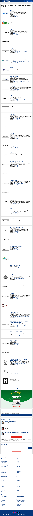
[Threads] (17, 512)
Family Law (18, 466)
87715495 (16, 279)
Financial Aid (18, 475)
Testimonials (18, 505)
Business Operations (4, 473)
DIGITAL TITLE (12, 105)
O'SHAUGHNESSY (13, 48)
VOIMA (11, 29)
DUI (17, 463)
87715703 (16, 326)
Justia (1, 3)
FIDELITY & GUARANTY (14, 76)
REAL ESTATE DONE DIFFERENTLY (16, 246)
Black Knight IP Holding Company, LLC (19, 99)
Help (14, 514)
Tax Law (2, 480)
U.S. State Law (19, 483)
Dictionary (18, 472)
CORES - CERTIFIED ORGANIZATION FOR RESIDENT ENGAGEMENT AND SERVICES (19, 322)
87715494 (16, 268)
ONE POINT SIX (12, 38)
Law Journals (18, 477)
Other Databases (4, 496)
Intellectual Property (4, 476)
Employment (3, 475)
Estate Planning (18, 465)
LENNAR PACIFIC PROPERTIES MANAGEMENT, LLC (21, 316)
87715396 (16, 184)
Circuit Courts (3, 490)
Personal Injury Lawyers (4, 467)
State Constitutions (19, 485)
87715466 (16, 259)
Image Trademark (13, 274)
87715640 (16, 298)
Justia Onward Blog (19, 504)
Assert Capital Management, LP (18, 335)
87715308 (16, 128)
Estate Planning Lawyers (5, 465)
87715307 (16, 119)
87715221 (16, 82)
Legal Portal (8, 514)
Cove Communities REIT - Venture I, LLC (19, 258)
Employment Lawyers (4, 463)
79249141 (16, 43)
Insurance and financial (13, 3)
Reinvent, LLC (15, 146)
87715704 (16, 336)
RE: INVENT (12, 142)
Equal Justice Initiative (16, 118)
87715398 (16, 204)
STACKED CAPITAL (13, 171)
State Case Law (18, 487)
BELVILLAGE (12, 199)
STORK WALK (12, 293)
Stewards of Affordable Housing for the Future (20, 325)
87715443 (16, 240)
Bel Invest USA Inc (16, 203)
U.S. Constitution (3, 485)
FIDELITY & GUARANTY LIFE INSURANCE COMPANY (21, 61)
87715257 (16, 100)
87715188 (16, 62)
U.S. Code (2, 486)
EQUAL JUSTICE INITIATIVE (15, 114)
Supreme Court (3, 489)
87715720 (16, 364)
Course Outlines (18, 476)
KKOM (11, 368)
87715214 (16, 71)
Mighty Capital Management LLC (18, 222)
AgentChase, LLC (15, 248)
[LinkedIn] (12, 512)
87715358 (16, 138)
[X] (19, 512)
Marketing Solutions (20, 496)
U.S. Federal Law (4, 483)
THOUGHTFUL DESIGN (14, 312)
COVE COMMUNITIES (14, 180)
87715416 (16, 213)
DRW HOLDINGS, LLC (16, 165)
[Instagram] (15, 512)
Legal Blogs (3, 499)
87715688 (16, 307)
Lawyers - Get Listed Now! (17, 450)
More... (2, 469)
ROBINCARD (12, 133)
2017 (17, 3)
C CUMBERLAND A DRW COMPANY (16, 161)
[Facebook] (14, 512)
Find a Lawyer (4, 444)
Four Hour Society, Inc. (16, 267)
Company (11, 514)
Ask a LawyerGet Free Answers (4, 411)
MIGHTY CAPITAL (13, 218)
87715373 (16, 166)
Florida (17, 490)
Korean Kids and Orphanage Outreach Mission (20, 353)
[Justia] (7, 1)
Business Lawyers (4, 461)
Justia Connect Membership (20, 497)
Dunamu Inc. (15, 15)
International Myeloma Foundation (18, 306)
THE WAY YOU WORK (14, 189)
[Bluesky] (18, 512)
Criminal (17, 461)
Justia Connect (4, 514)
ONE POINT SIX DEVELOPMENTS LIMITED (19, 42)
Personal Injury (18, 467)
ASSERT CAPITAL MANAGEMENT (16, 331)
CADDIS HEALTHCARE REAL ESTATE (16, 227)
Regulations (3, 487)
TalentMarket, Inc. (16, 89)
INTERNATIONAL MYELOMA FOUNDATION (18, 302)
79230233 (16, 16)
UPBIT (11, 10)
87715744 (16, 373)
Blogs (17, 479)
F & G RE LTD (12, 67)
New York (17, 491)
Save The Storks (15, 297)
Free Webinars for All (5, 419)
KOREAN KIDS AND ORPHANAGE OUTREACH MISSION (20, 350)
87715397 (16, 193)
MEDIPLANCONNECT (13, 340)
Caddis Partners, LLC (16, 212)
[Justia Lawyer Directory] (20, 512)
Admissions (18, 473)
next (18, 388)
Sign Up (31, 1)
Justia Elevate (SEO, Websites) (20, 501)
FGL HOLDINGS (12, 57)
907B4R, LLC (15, 381)
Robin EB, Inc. (15, 137)
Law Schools (18, 471)
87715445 (16, 249)
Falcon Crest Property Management (18, 278)
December (20, 3)
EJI (10, 124)
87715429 (16, 223)
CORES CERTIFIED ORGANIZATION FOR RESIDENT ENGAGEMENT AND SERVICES (19, 360)
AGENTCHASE (12, 237)
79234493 (16, 34)
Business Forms (3, 500)
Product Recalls (3, 501)
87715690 (16, 317)
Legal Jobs (2, 497)
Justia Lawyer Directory (20, 499)
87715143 (16, 52)
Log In (27, 1)
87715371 (16, 157)
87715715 (16, 354)
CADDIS (11, 208)
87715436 (16, 232)
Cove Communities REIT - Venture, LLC (19, 183)
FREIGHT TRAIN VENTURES (15, 265)
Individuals (18, 458)
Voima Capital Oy (15, 33)
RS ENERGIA (12, 284)
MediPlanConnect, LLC (16, 343)
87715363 (16, 147)
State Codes (18, 486)
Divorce (17, 462)
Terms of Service (18, 514)
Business (2, 471)
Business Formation (4, 472)
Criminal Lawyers (3, 462)
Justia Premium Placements (20, 500)
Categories (8, 3)
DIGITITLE (11, 95)
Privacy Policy (23, 514)
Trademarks (4, 3)
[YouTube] (13, 512)
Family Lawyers (3, 466)
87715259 (16, 109)
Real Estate (3, 479)
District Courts (3, 491)
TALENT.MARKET (13, 86)
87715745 (16, 382)
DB (10, 20)
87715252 (16, 90)
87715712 (16, 344)
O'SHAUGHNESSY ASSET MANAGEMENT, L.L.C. (20, 51)
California (17, 489)
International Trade (4, 477)
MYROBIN (11, 152)
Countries (2, 505)
